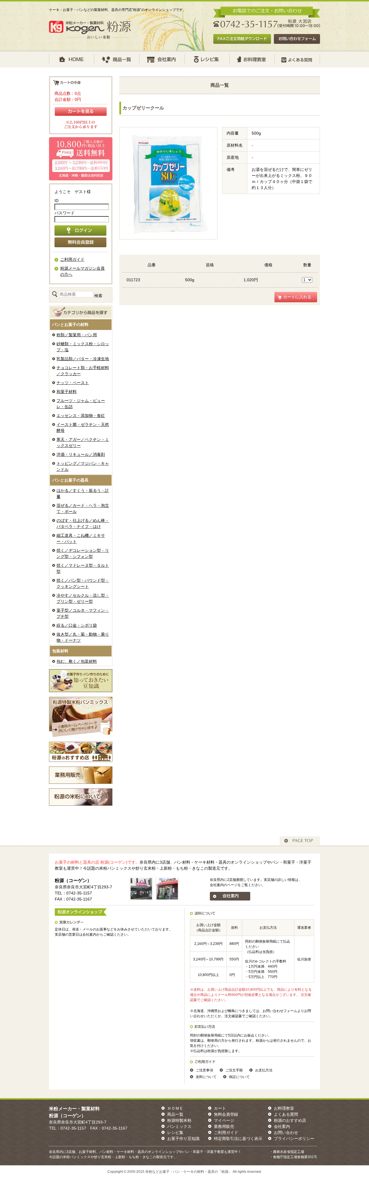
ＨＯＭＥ (175, 1108)
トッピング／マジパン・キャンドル (83, 466)
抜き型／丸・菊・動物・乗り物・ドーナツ (83, 637)
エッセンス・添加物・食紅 (81, 415)
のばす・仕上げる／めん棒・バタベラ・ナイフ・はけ (83, 523)
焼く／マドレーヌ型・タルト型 (83, 568)
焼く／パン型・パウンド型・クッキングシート (83, 583)
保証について (239, 1077)
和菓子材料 (67, 391)
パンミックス (179, 1126)
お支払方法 (263, 1070)
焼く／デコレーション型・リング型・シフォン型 (83, 553)
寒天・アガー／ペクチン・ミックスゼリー (83, 442)
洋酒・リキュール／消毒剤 (81, 454)
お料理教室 (284, 1108)
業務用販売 (224, 1126)
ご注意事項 (204, 1070)
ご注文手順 (234, 1070)
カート (220, 1108)
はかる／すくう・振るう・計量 (83, 493)
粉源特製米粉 (179, 1120)
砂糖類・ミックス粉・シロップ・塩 (83, 346)
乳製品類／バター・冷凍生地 (83, 358)
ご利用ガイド (72, 259)
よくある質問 (286, 1114)
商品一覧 (175, 1114)
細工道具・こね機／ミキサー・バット (81, 538)
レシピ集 (175, 1132)
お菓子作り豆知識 (183, 1138)
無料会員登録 (226, 1114)
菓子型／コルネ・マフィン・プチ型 (83, 613)
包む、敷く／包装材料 (77, 661)
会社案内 (282, 1126)
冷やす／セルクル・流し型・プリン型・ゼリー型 (83, 598)
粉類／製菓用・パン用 (77, 335)
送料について (206, 1077)
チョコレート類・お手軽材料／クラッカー (83, 370)
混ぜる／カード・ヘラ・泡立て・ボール (83, 508)
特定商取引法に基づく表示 (238, 1138)
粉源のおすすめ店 (290, 1120)
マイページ (224, 1120)
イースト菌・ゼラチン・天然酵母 (83, 427)
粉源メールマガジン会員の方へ (82, 271)
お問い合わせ (286, 1132)
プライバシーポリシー (294, 1138)
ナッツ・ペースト (73, 382)
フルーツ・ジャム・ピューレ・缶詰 (81, 403)
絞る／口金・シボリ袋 (77, 625)
